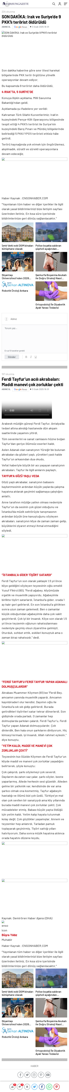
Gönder (12, 356)
